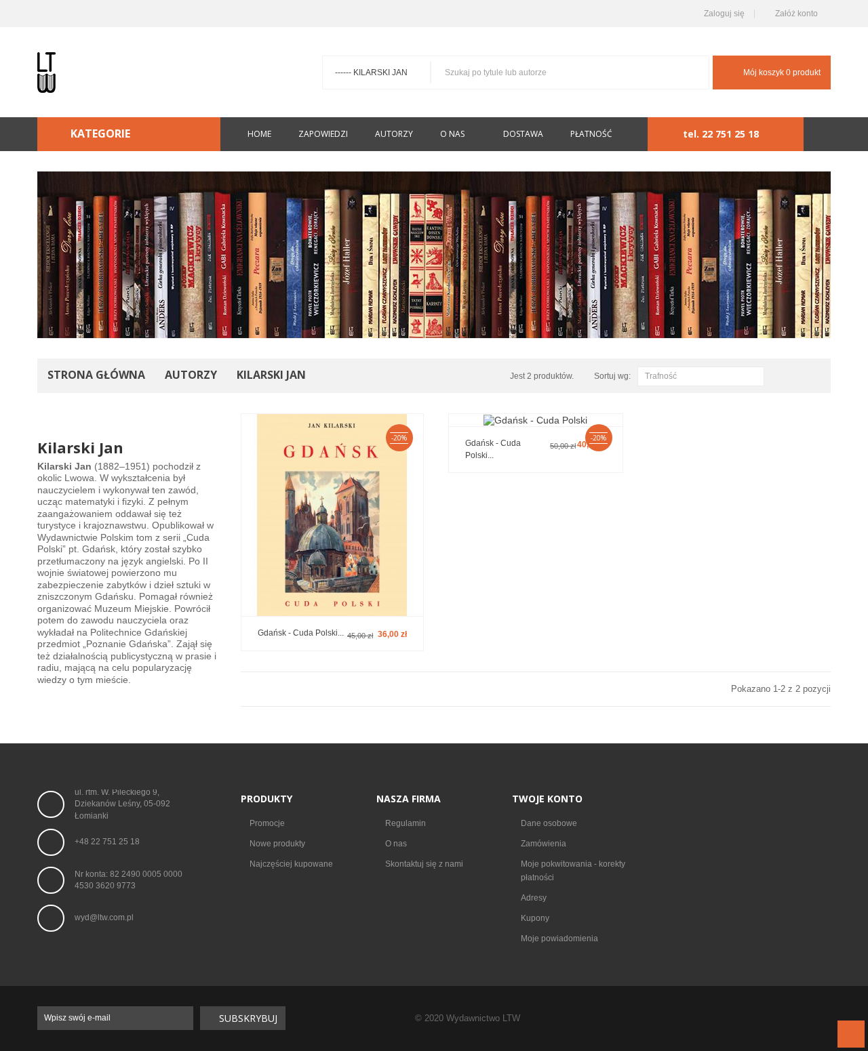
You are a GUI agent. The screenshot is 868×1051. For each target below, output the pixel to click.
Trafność (699, 377)
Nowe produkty (277, 843)
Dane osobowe (549, 823)
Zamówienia (543, 843)
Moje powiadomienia (559, 938)
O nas (396, 843)
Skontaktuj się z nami (424, 864)
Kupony (535, 918)
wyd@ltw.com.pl (104, 917)
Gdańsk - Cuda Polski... (301, 633)
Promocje (267, 823)
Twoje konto (547, 798)
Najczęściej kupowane (291, 864)
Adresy (534, 898)
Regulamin (405, 823)
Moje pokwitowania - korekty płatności (573, 870)
